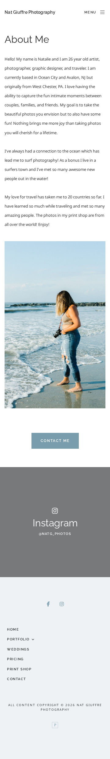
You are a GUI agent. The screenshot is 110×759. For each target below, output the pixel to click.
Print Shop (19, 669)
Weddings (18, 649)
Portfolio (18, 639)
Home (13, 630)
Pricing (15, 659)
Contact (16, 679)
